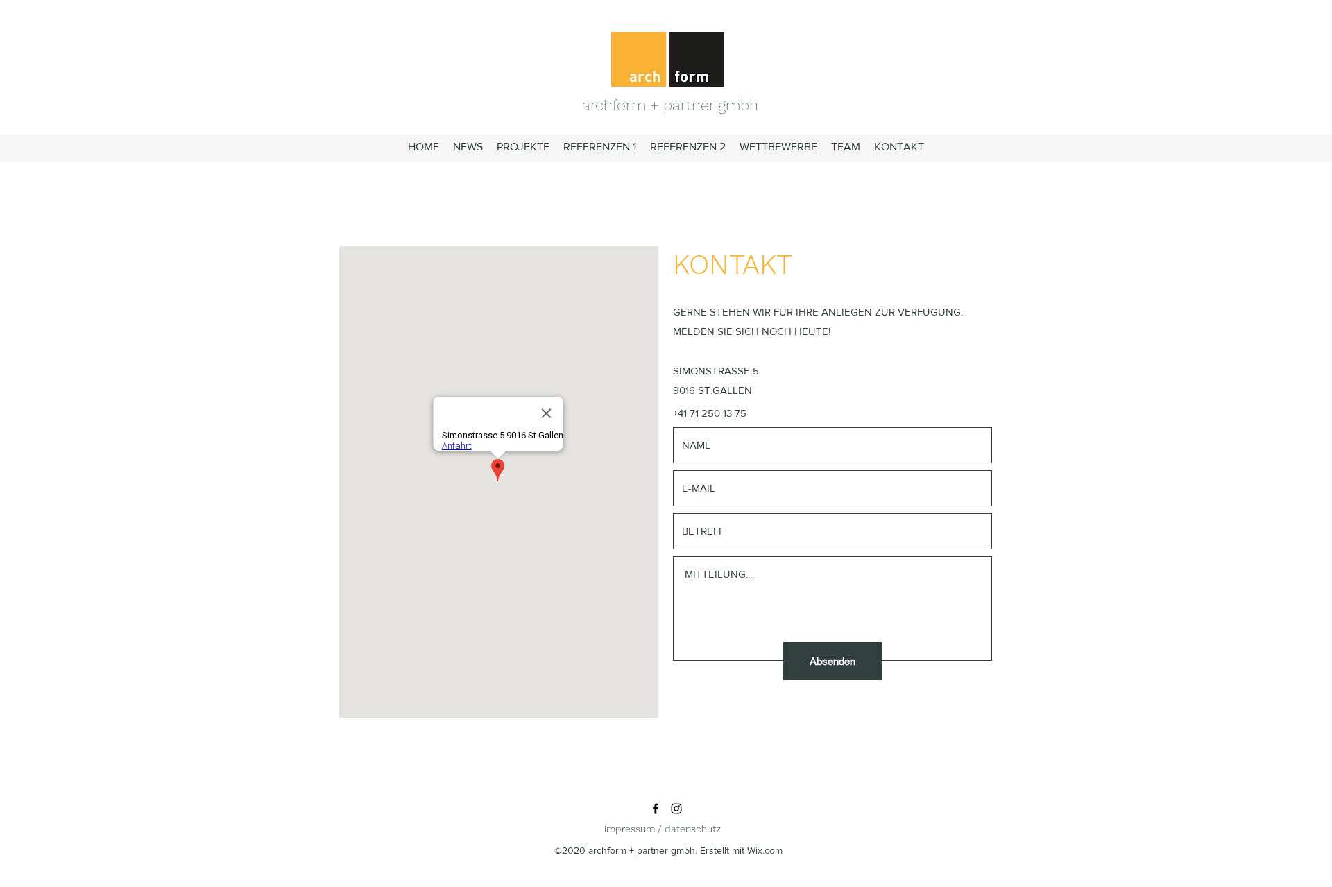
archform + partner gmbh (670, 105)
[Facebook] (656, 809)
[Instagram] (676, 809)
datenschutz (693, 828)
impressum (629, 828)
